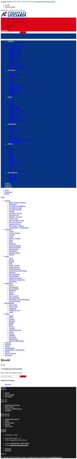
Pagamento (5, 30)
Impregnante (13, 122)
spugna (11, 162)
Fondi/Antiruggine (15, 109)
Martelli (11, 153)
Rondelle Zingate (14, 93)
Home (3, 197)
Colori (11, 99)
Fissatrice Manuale (15, 86)
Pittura (8, 97)
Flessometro (12, 167)
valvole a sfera (13, 59)
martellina (12, 165)
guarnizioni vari (14, 56)
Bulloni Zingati (13, 90)
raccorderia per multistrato (17, 47)
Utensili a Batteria (10, 353)
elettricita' (8, 342)
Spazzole (12, 149)
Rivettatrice (12, 84)
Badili (11, 154)
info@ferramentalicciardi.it (46, 1)
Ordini (7, 421)
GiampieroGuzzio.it (55, 457)
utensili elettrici (9, 348)
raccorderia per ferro (15, 50)
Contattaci (8, 410)
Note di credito (9, 423)
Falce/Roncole (13, 127)
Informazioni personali (12, 419)
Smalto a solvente (14, 106)
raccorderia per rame (15, 48)
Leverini (11, 163)
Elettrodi (11, 95)
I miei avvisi (9, 426)
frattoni (11, 147)
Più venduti (8, 396)
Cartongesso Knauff (15, 118)
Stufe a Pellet (13, 174)
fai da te (7, 183)
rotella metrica (13, 169)
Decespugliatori (14, 129)
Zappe (11, 133)
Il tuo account (5, 414)
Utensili (11, 72)
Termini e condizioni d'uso (13, 409)
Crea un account (10, 7)
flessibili (11, 52)
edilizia (9, 144)
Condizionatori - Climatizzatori (18, 68)
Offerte (7, 393)
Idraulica (9, 41)
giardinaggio (10, 124)
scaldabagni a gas (14, 180)
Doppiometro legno (15, 160)
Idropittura (12, 113)
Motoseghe (12, 131)
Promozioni (8, 187)
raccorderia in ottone (15, 54)
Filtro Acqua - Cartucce (16, 66)
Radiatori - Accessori (15, 57)
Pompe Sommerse (14, 142)
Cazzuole (12, 158)
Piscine (7, 351)
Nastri (11, 81)
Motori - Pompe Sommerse (17, 43)
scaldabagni (12, 178)
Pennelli (11, 102)
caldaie (11, 181)
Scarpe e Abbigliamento (16, 171)
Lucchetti (12, 75)
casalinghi (8, 185)
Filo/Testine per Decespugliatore (19, 140)
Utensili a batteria (14, 73)
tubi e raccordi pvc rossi (16, 61)
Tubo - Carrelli (13, 136)
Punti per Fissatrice (15, 88)
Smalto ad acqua (14, 108)
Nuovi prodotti (9, 395)
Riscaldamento (11, 172)
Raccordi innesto (14, 138)
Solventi (11, 100)
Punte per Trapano (14, 79)
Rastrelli (11, 135)
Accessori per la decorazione (18, 111)
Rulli (10, 104)
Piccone (11, 156)
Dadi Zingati (13, 91)
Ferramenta (10, 70)
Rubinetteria (13, 45)
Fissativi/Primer (14, 117)
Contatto (3, 1)
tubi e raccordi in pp (15, 63)
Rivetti (11, 82)
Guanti (11, 77)
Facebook (8, 384)
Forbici (11, 126)
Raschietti (12, 151)
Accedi (7, 5)
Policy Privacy (9, 407)
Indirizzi (7, 424)
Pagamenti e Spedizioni (12, 405)
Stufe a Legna (13, 176)
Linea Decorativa (14, 115)
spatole (11, 145)
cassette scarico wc (15, 65)
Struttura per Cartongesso (17, 120)
